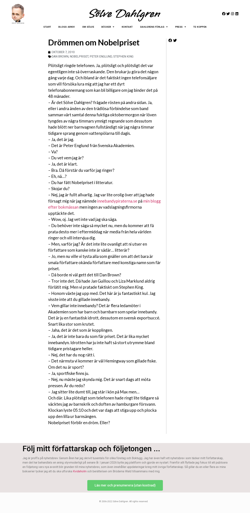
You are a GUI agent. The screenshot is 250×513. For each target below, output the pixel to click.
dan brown (60, 56)
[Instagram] (232, 13)
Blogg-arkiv (66, 26)
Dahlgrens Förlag (152, 26)
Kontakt (127, 26)
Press (179, 26)
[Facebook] (223, 13)
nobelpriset (79, 56)
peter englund (101, 56)
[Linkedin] (237, 13)
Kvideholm (80, 471)
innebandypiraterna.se (117, 201)
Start (47, 26)
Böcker (106, 26)
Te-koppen (200, 26)
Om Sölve (88, 26)
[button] (170, 40)
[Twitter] (228, 13)
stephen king (123, 56)
